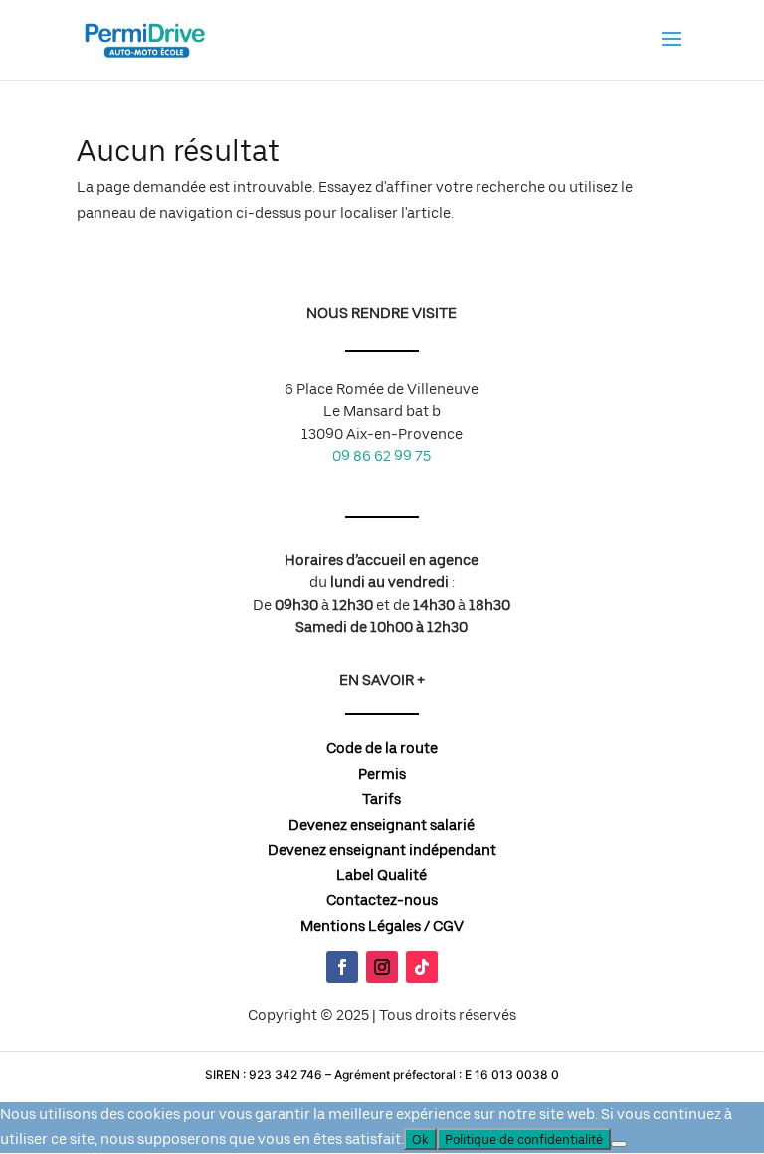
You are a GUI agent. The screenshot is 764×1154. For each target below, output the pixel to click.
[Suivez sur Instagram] (382, 967)
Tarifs (381, 799)
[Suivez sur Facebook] (342, 967)
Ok (420, 1139)
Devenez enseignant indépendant (382, 850)
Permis (382, 774)
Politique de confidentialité (524, 1139)
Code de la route (382, 748)
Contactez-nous (382, 900)
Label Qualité (381, 875)
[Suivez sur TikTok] (422, 967)
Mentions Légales (360, 926)
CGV (448, 926)
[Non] (619, 1144)
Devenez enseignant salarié (381, 825)
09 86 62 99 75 (381, 456)
